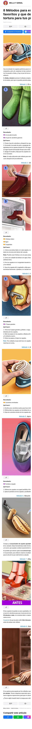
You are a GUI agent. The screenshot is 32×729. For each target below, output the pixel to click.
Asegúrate (6, 620)
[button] (10, 26)
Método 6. (20, 496)
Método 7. (24, 559)
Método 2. (24, 163)
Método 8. (24, 626)
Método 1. (23, 84)
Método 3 (25, 273)
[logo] (13, 3)
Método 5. (23, 416)
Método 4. (25, 347)
